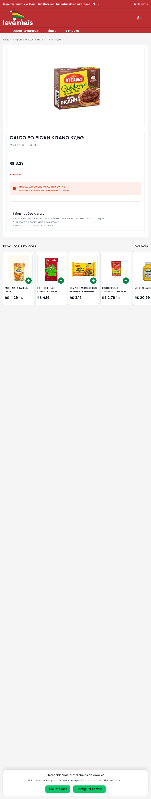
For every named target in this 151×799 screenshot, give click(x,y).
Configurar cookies (89, 789)
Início (6, 39)
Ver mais (141, 246)
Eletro (52, 30)
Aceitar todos (58, 789)
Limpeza (72, 30)
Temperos (17, 39)
